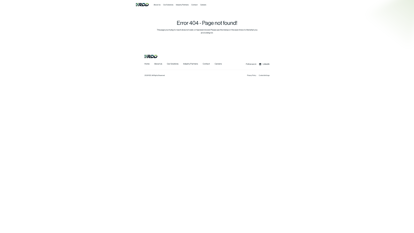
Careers (203, 5)
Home (147, 64)
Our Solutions (168, 5)
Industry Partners (182, 5)
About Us (157, 5)
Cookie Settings (264, 75)
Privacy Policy (251, 75)
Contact (194, 5)
